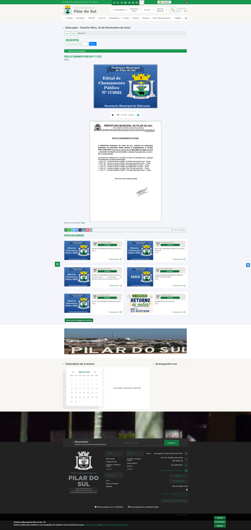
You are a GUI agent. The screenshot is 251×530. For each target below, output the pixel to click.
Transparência (114, 18)
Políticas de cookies (180, 496)
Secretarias (80, 18)
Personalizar (220, 522)
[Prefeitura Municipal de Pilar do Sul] (125, 341)
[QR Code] (57, 264)
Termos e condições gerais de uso (175, 493)
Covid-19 (101, 18)
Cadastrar (171, 443)
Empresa (146, 18)
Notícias (136, 18)
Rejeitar (220, 526)
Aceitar (220, 518)
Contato (126, 18)
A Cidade (69, 18)
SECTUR (91, 18)
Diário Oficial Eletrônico (162, 18)
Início (67, 33)
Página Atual (81, 33)
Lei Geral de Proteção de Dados (175, 501)
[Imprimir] (90, 230)
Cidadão (177, 18)
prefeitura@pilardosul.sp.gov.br (171, 470)
